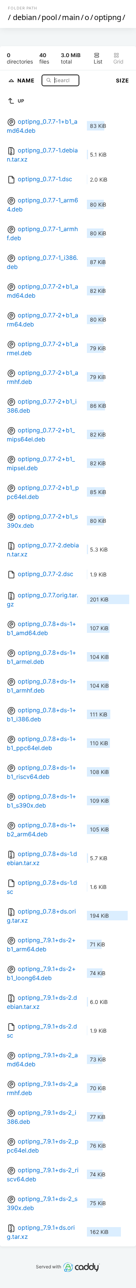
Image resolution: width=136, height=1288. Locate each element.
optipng (107, 17)
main (71, 17)
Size (122, 80)
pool (49, 17)
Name (26, 80)
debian (25, 17)
